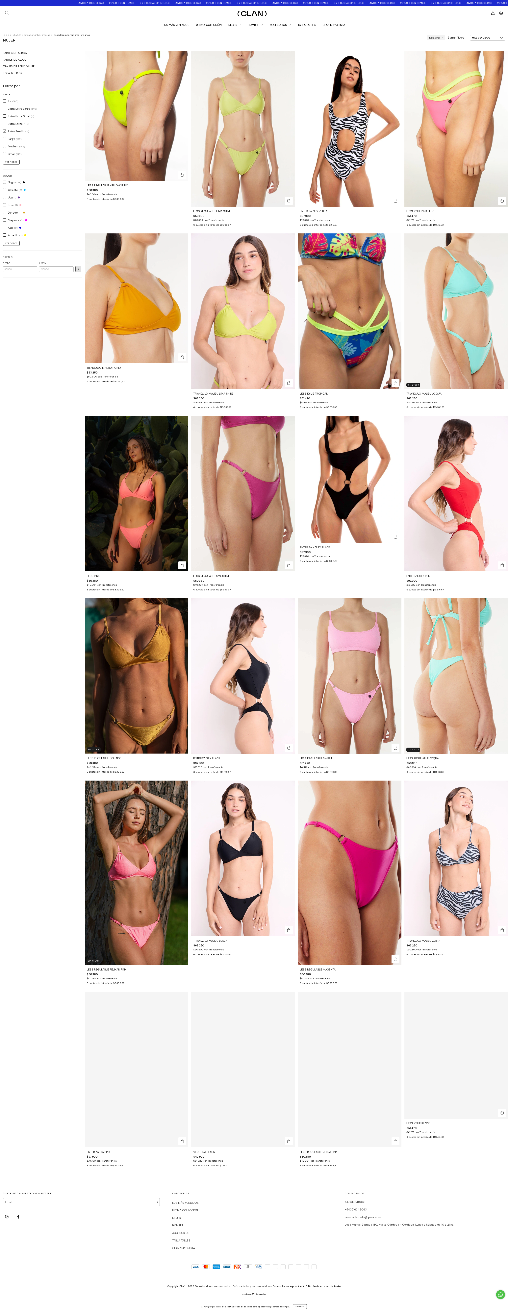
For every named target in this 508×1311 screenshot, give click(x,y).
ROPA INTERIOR (12, 73)
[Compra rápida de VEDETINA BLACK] (289, 1141)
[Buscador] (7, 13)
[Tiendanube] (254, 1294)
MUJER (233, 25)
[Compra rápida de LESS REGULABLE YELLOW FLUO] (182, 175)
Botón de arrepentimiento (324, 1286)
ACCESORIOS (279, 25)
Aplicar (78, 269)
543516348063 (355, 1202)
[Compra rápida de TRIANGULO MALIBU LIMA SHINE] (289, 383)
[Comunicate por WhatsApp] (500, 1294)
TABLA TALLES (307, 25)
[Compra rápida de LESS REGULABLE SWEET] (395, 748)
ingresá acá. (297, 1286)
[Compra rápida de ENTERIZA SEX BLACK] (289, 748)
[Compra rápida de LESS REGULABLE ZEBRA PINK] (395, 1141)
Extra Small (434, 38)
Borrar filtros (456, 37)
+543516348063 (356, 1209)
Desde (6, 263)
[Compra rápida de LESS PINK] (182, 565)
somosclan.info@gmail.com (363, 1217)
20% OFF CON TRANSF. (46, 3)
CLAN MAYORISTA (333, 25)
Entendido (300, 1307)
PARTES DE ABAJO (15, 59)
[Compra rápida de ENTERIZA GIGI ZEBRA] (395, 201)
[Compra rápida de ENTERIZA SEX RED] (502, 565)
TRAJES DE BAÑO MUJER (19, 66)
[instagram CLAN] (7, 1217)
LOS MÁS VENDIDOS (176, 25)
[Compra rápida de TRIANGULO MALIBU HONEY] (182, 357)
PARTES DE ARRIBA (15, 53)
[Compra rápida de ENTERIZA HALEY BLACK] (395, 537)
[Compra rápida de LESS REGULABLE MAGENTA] (395, 959)
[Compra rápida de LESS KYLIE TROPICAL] (395, 383)
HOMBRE (254, 25)
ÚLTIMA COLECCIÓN (209, 25)
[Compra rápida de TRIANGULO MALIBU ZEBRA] (502, 930)
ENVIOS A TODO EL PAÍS (14, 3)
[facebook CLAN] (18, 1217)
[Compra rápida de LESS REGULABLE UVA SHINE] (289, 565)
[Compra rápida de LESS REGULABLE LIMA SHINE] (289, 201)
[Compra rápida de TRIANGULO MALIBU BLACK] (289, 930)
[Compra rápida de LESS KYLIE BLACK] (502, 1113)
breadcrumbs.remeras (37, 35)
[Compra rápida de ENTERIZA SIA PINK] (182, 1141)
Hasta (42, 263)
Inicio (6, 35)
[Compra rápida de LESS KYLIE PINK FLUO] (502, 201)
